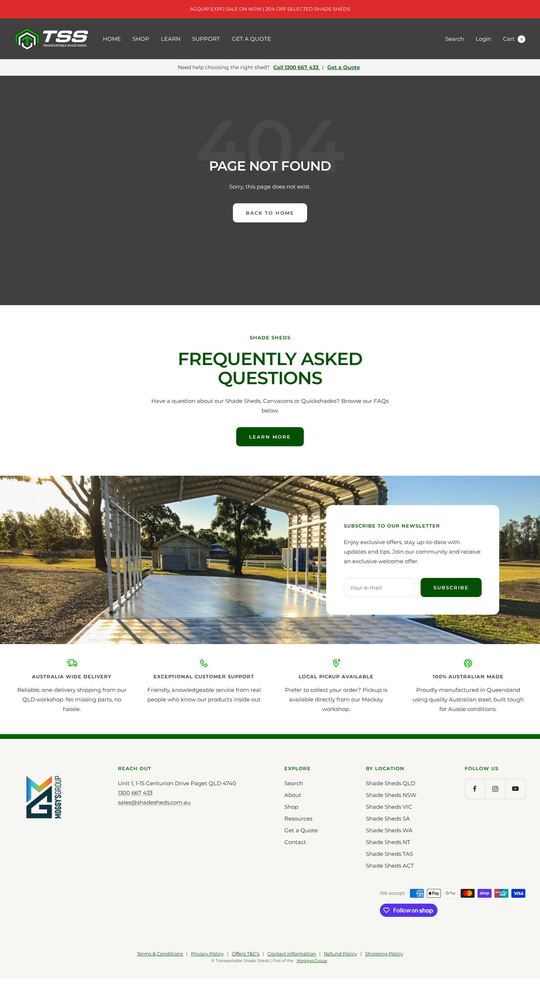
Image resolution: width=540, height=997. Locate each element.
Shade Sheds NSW (391, 794)
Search (454, 38)
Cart (513, 38)
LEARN (170, 38)
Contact (295, 842)
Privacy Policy (207, 954)
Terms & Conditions (160, 954)
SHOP (141, 38)
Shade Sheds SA (388, 818)
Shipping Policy (384, 954)
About (292, 794)
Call (295, 67)
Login (483, 38)
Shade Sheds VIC (389, 806)
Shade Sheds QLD (390, 783)
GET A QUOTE (251, 38)
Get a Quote (343, 67)
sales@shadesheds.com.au (154, 802)
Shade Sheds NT (388, 842)
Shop (291, 806)
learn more (270, 437)
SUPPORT (206, 38)
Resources (298, 818)
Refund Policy (340, 954)
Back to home (270, 213)
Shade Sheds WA (389, 830)
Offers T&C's (245, 954)
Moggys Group (312, 960)
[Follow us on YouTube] (515, 789)
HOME (112, 38)
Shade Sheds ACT (390, 865)
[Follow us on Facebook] (475, 789)
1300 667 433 (135, 792)
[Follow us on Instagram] (495, 789)
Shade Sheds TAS (389, 853)
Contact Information (291, 954)
